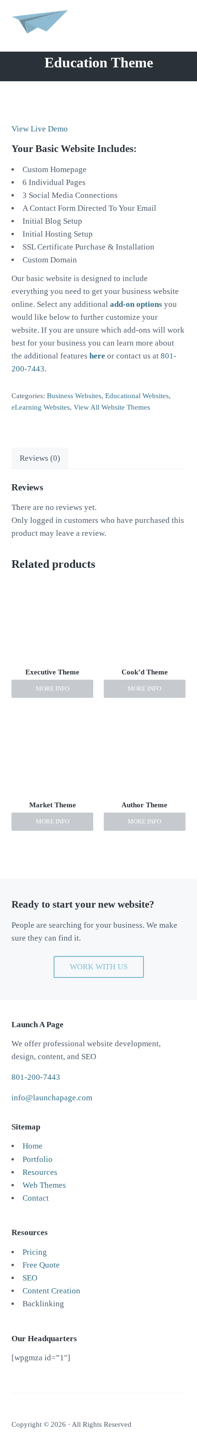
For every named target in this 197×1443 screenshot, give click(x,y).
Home (32, 1145)
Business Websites (74, 396)
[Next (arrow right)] (180, 722)
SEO (29, 1277)
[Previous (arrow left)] (16, 722)
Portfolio (37, 1159)
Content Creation (51, 1290)
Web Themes (44, 1185)
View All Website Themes (112, 407)
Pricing (34, 1252)
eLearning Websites (40, 407)
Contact (35, 1198)
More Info (52, 688)
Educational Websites (137, 396)
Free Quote (41, 1264)
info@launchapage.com (51, 1097)
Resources (39, 1172)
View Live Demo (39, 128)
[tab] (39, 457)
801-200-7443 (35, 1077)
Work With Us (99, 967)
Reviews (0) (40, 458)
